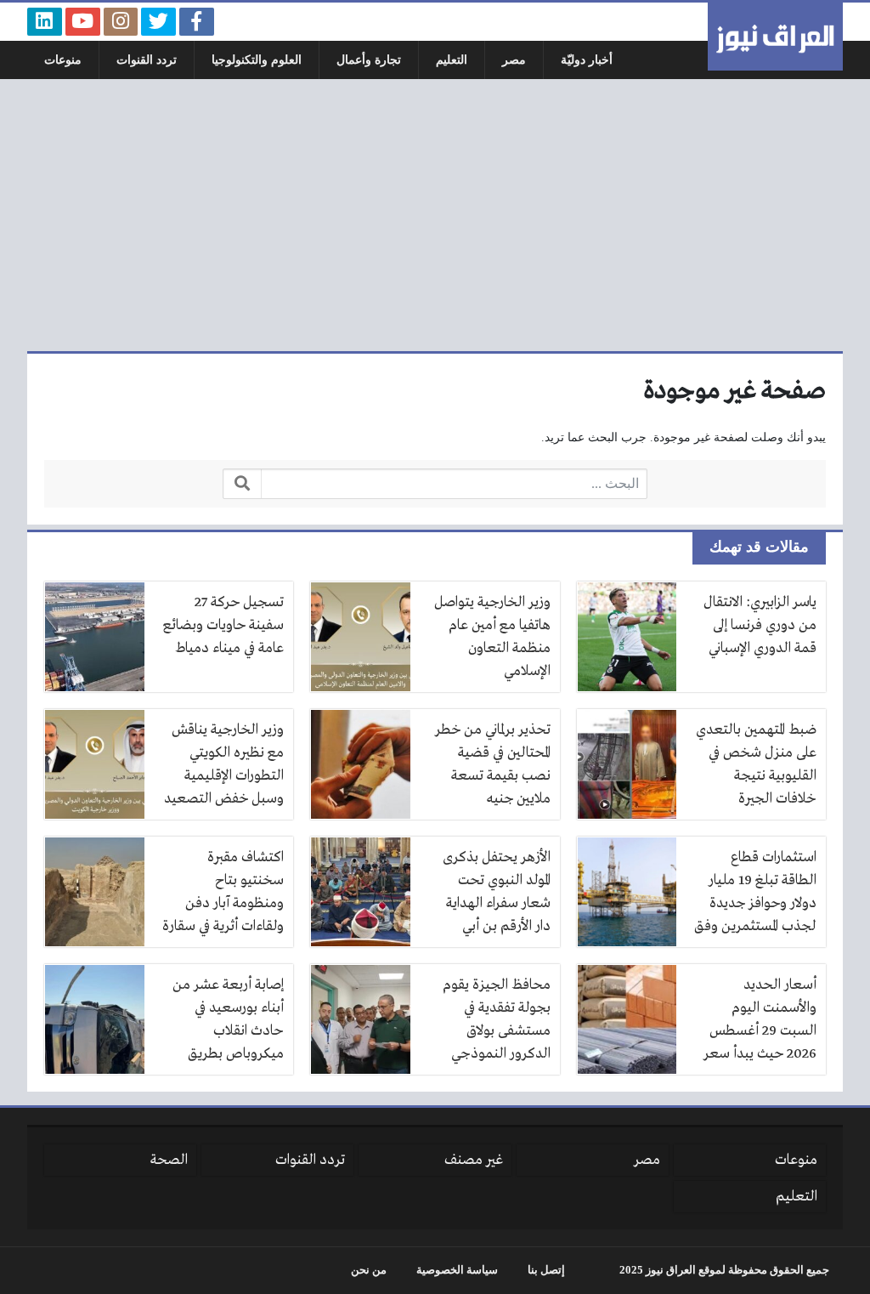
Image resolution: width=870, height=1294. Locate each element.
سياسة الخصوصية (457, 1270)
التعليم (451, 60)
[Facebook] (196, 22)
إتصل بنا (546, 1270)
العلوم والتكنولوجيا (257, 60)
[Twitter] (158, 22)
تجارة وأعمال (368, 60)
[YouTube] (82, 22)
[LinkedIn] (44, 22)
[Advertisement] (435, 215)
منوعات (63, 60)
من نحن (369, 1270)
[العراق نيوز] (775, 37)
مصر (514, 60)
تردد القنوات (146, 60)
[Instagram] (121, 22)
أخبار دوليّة (587, 60)
